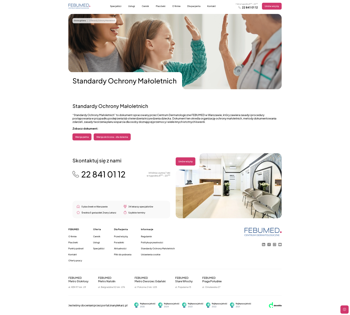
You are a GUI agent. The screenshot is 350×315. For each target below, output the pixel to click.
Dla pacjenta (193, 6)
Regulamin (146, 236)
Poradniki (119, 242)
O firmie (176, 6)
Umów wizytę (272, 6)
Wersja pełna (82, 136)
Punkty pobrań (76, 248)
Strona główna (80, 21)
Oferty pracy (75, 260)
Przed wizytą (121, 236)
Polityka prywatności (152, 242)
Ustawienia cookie (150, 254)
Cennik (145, 6)
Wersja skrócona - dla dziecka (112, 136)
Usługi (131, 6)
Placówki (160, 6)
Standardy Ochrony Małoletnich (158, 248)
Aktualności (120, 248)
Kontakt (211, 6)
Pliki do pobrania (122, 254)
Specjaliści (115, 6)
